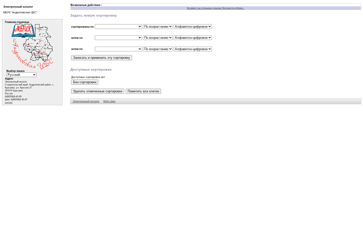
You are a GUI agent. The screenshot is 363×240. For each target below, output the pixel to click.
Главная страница (17, 21)
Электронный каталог (86, 101)
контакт (9, 102)
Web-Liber (109, 101)
